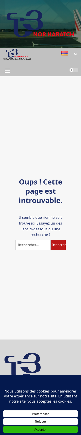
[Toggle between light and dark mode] (73, 70)
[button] (6, 70)
